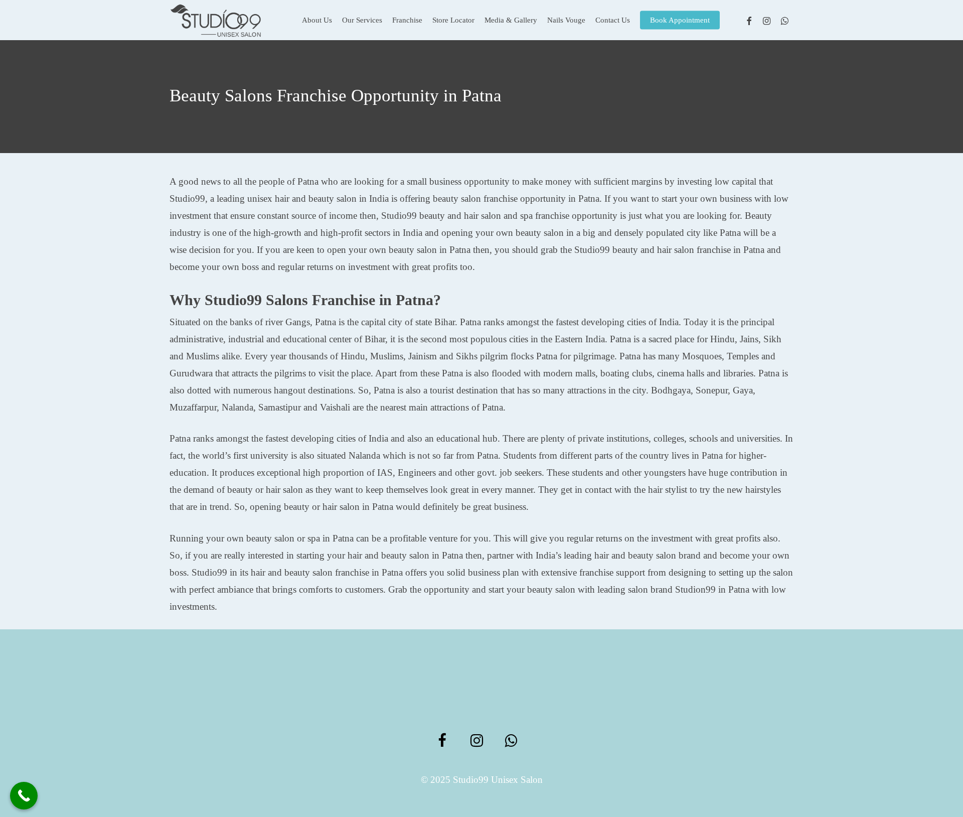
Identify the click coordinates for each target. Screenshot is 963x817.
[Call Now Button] (24, 795)
